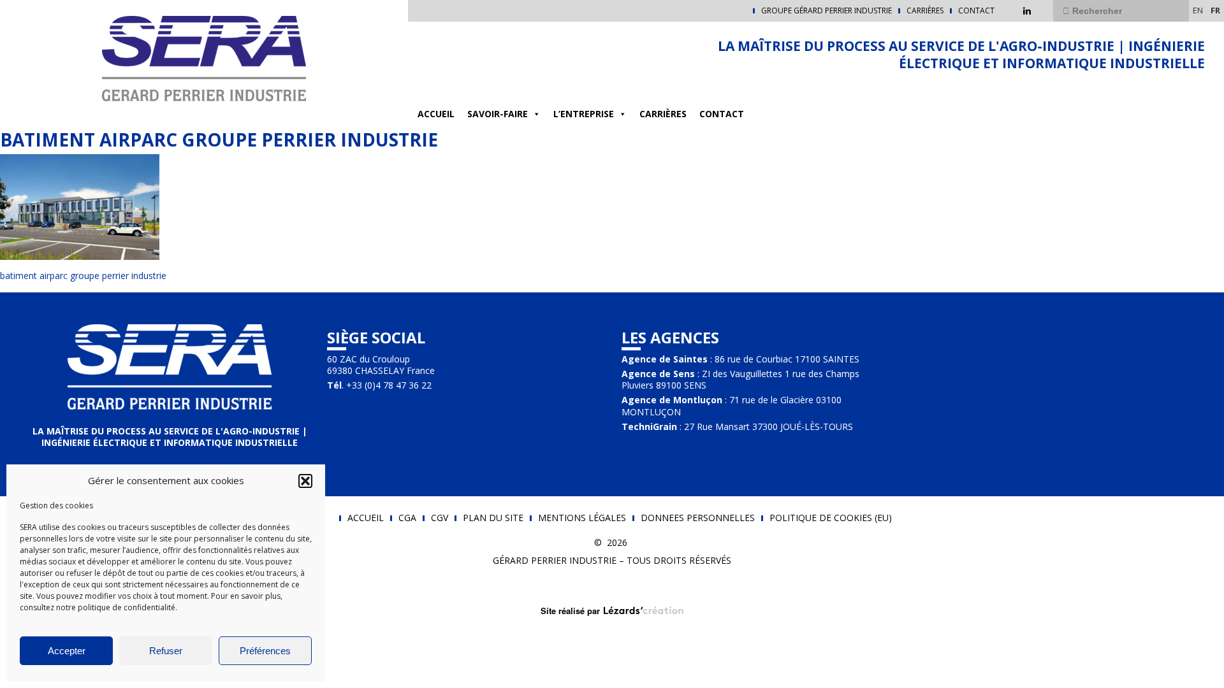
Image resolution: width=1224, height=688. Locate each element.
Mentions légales (582, 518)
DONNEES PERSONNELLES (698, 518)
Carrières (925, 11)
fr (1215, 10)
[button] (305, 481)
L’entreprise (583, 114)
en (1198, 10)
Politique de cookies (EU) (830, 518)
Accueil (436, 114)
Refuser (165, 650)
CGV (439, 518)
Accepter (66, 650)
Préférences (265, 650)
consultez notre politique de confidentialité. (98, 607)
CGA (407, 518)
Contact (976, 11)
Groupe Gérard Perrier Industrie (826, 11)
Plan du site (493, 518)
